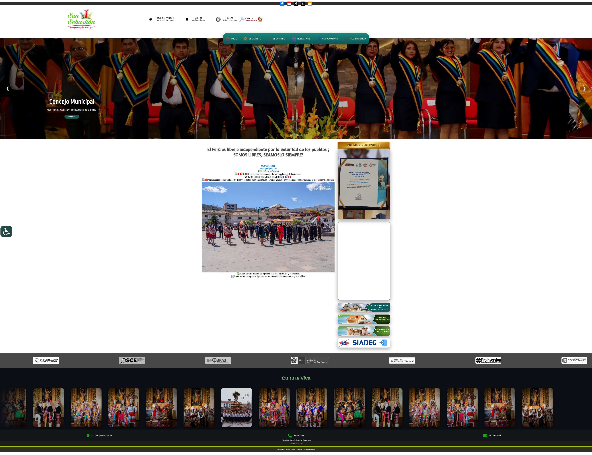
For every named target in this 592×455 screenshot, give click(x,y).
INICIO (234, 38)
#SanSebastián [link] (268, 166)
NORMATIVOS (303, 38)
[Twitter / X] (303, 4)
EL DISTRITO (255, 38)
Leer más (76, 117)
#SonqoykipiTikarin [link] (268, 168)
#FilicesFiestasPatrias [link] (268, 171)
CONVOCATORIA (330, 38)
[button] (364, 145)
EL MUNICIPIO (279, 38)
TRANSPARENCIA (357, 38)
